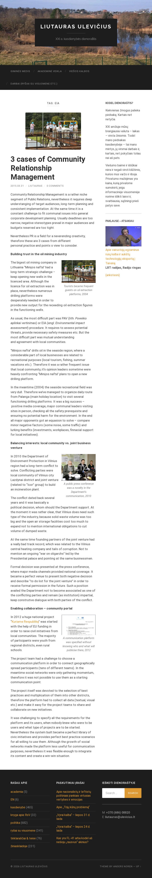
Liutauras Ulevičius (76, 27)
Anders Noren (123, 866)
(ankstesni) (112, 275)
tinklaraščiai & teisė (23, 838)
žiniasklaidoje (19, 846)
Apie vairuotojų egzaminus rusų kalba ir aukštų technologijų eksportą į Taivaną (122, 256)
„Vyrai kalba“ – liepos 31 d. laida (73, 817)
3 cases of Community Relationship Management (48, 168)
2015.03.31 (17, 185)
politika (15, 823)
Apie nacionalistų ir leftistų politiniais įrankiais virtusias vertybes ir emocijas (73, 795)
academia (17, 792)
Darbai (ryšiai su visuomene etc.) (34, 83)
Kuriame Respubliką (25, 621)
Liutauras (35, 185)
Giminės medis (20, 71)
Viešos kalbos (79, 71)
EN (12, 799)
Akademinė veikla (50, 71)
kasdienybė (18, 807)
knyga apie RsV (20, 815)
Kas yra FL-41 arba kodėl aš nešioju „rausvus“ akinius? (74, 840)
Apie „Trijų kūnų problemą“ (73, 807)
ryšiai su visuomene (23, 830)
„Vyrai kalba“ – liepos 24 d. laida (73, 828)
